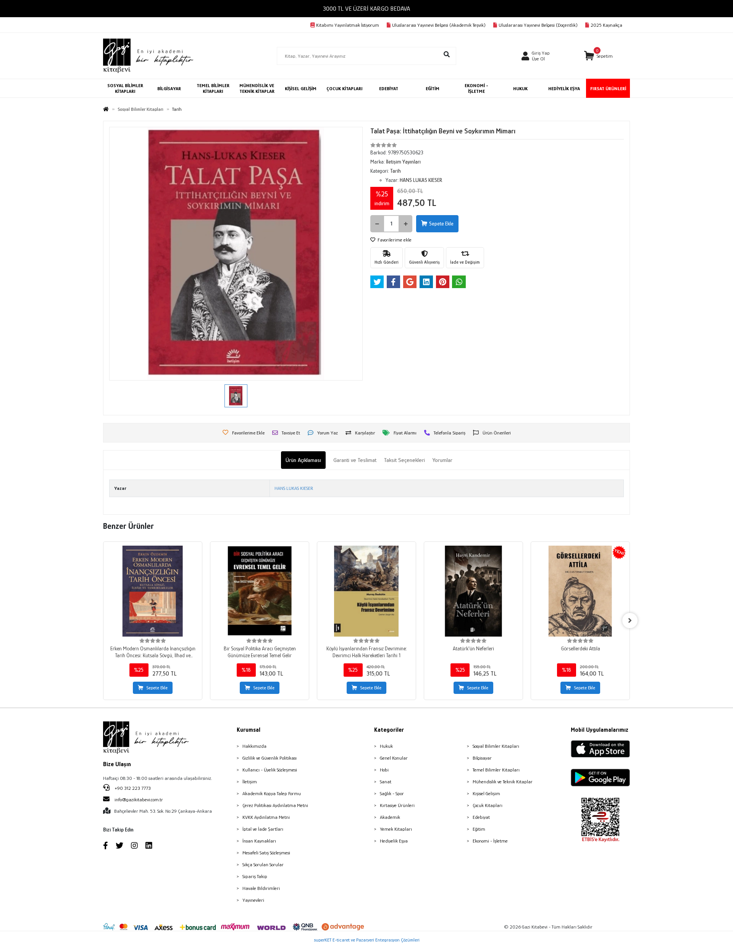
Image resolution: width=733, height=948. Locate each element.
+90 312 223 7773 (132, 788)
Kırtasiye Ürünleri (397, 805)
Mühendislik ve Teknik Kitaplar (503, 781)
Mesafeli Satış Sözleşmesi (266, 853)
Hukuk (386, 746)
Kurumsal (248, 729)
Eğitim (479, 829)
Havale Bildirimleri (261, 888)
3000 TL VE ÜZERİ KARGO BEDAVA (366, 8)
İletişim (249, 781)
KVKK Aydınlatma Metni (266, 817)
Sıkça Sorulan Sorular (263, 864)
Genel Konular (394, 758)
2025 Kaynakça (606, 25)
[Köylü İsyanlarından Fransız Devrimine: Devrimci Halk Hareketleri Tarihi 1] (366, 591)
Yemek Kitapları (396, 829)
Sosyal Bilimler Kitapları (496, 746)
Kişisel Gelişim (486, 793)
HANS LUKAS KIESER (293, 488)
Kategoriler (389, 729)
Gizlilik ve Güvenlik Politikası (269, 758)
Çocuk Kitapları (487, 805)
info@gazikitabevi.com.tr (139, 799)
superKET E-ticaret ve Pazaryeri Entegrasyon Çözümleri (367, 940)
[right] (630, 620)
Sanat (385, 781)
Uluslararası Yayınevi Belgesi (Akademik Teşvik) (439, 25)
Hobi (384, 770)
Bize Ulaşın (117, 764)
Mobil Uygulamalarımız (599, 729)
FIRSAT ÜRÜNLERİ (608, 88)
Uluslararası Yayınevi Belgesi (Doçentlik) (538, 25)
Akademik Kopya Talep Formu (271, 793)
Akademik (390, 817)
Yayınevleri (253, 900)
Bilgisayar (482, 758)
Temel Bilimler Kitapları (496, 770)
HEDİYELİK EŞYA (564, 88)
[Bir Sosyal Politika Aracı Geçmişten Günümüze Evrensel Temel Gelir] (259, 591)
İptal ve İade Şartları (262, 829)
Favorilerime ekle (394, 240)
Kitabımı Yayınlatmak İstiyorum (347, 25)
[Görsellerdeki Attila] (580, 591)
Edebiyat (481, 817)
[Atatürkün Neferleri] (473, 591)
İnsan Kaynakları (259, 841)
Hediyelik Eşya (394, 841)
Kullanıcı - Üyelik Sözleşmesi (269, 770)
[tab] (303, 460)
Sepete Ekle (441, 223)
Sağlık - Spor (392, 793)
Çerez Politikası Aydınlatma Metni (275, 805)
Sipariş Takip (254, 876)
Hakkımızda (254, 746)
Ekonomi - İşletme (490, 841)
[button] (598, 56)
